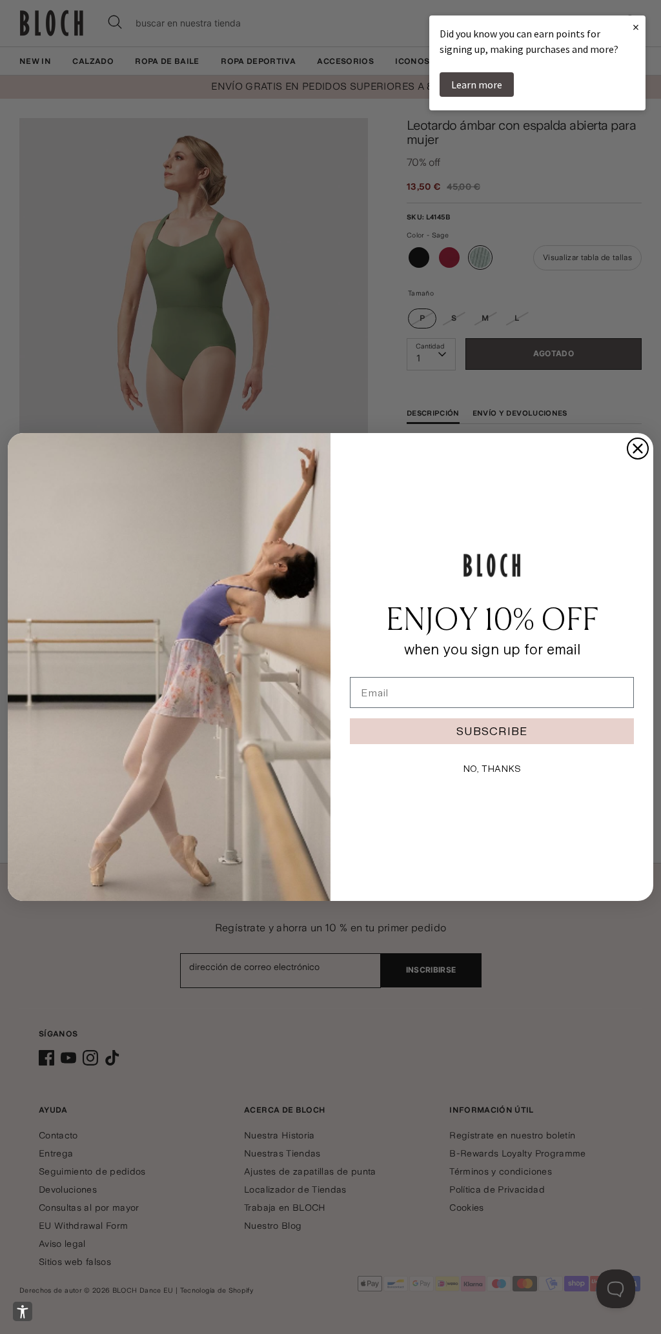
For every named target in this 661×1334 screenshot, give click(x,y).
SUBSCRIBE (491, 731)
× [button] (636, 27)
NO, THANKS (492, 768)
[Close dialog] (637, 448)
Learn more (476, 84)
